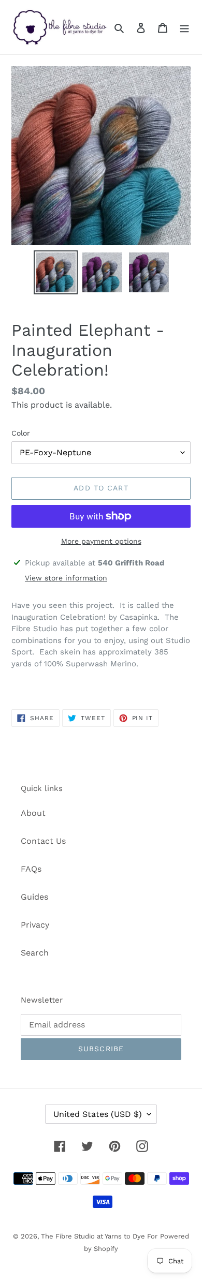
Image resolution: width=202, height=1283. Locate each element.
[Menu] (184, 27)
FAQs (31, 869)
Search (35, 953)
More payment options (101, 541)
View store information (66, 578)
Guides (34, 897)
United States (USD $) (97, 1114)
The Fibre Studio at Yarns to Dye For (99, 1236)
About (33, 813)
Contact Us (43, 841)
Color (20, 433)
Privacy (35, 925)
